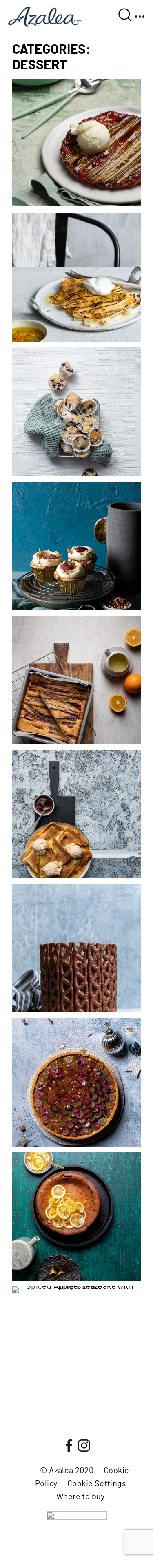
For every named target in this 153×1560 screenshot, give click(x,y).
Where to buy (80, 1497)
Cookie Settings (96, 1484)
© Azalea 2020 (66, 1471)
